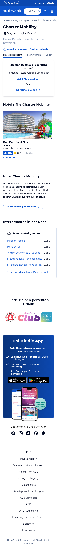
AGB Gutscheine (28, 510)
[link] (45, 11)
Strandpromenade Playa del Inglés (25, 264)
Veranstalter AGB (28, 471)
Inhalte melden (28, 458)
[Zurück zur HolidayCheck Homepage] (12, 11)
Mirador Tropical (16, 240)
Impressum (28, 530)
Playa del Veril (15, 246)
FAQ (28, 452)
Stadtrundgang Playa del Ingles (24, 258)
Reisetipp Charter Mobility (44, 20)
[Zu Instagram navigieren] (20, 434)
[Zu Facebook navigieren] (13, 434)
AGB (28, 504)
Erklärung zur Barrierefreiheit (28, 517)
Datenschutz (29, 484)
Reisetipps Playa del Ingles (16, 20)
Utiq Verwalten (28, 497)
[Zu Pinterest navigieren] (35, 434)
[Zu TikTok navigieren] (28, 434)
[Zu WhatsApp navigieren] (43, 434)
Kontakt (38, 3)
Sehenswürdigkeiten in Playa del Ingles (28, 272)
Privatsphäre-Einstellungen (28, 491)
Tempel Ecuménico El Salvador (24, 252)
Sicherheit (28, 523)
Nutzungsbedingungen (28, 478)
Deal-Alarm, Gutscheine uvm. (28, 465)
